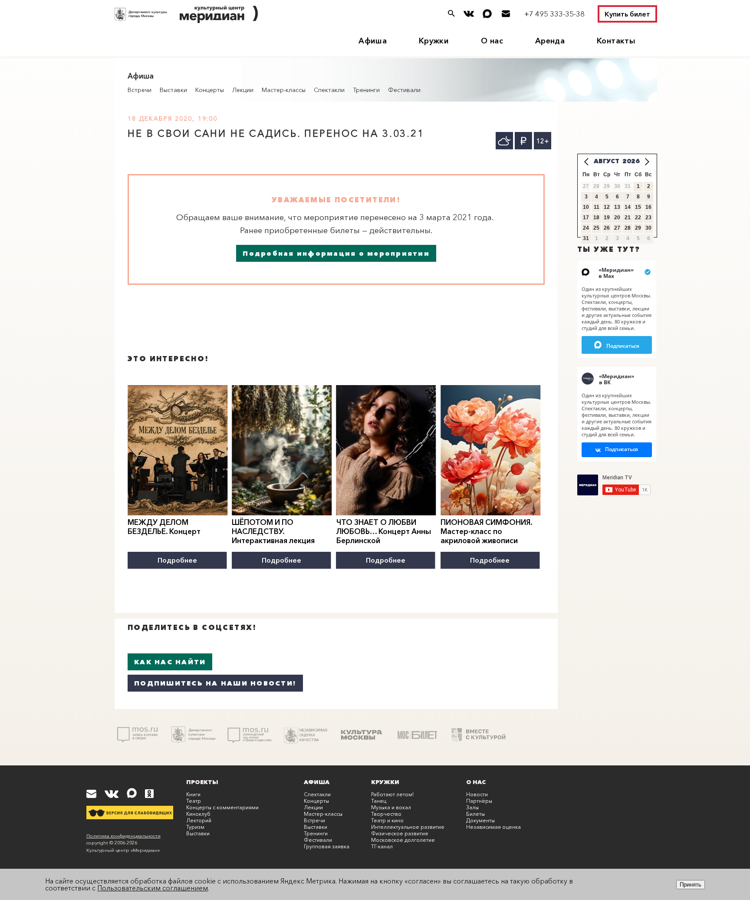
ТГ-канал (382, 846)
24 (586, 228)
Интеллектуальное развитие (407, 827)
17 (586, 217)
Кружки (434, 41)
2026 (631, 161)
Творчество (386, 814)
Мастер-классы (284, 90)
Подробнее (177, 560)
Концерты (209, 90)
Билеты (475, 814)
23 (648, 217)
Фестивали (404, 90)
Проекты (202, 781)
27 (617, 228)
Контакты (616, 41)
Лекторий (198, 820)
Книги (193, 794)
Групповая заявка (326, 846)
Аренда (550, 41)
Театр (193, 801)
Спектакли (329, 90)
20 (617, 217)
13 (617, 207)
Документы (480, 820)
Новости (477, 794)
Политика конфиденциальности (123, 836)
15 (638, 207)
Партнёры (479, 801)
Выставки (173, 90)
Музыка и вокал (391, 807)
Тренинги (366, 90)
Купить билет (627, 14)
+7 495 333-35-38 (554, 13)
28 (628, 228)
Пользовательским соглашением (152, 888)
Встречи (139, 90)
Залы (472, 807)
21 (628, 217)
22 (638, 217)
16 (648, 207)
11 (596, 207)
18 (596, 217)
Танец (378, 801)
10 (586, 207)
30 (648, 228)
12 (607, 207)
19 (607, 217)
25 (596, 228)
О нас (492, 41)
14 (628, 207)
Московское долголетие (403, 840)
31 (586, 238)
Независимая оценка (493, 827)
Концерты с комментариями (222, 807)
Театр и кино (387, 820)
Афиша (373, 41)
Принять (690, 884)
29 (638, 228)
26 (607, 228)
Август (606, 161)
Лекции (242, 90)
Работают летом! (392, 794)
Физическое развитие (399, 833)
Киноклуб (198, 814)
